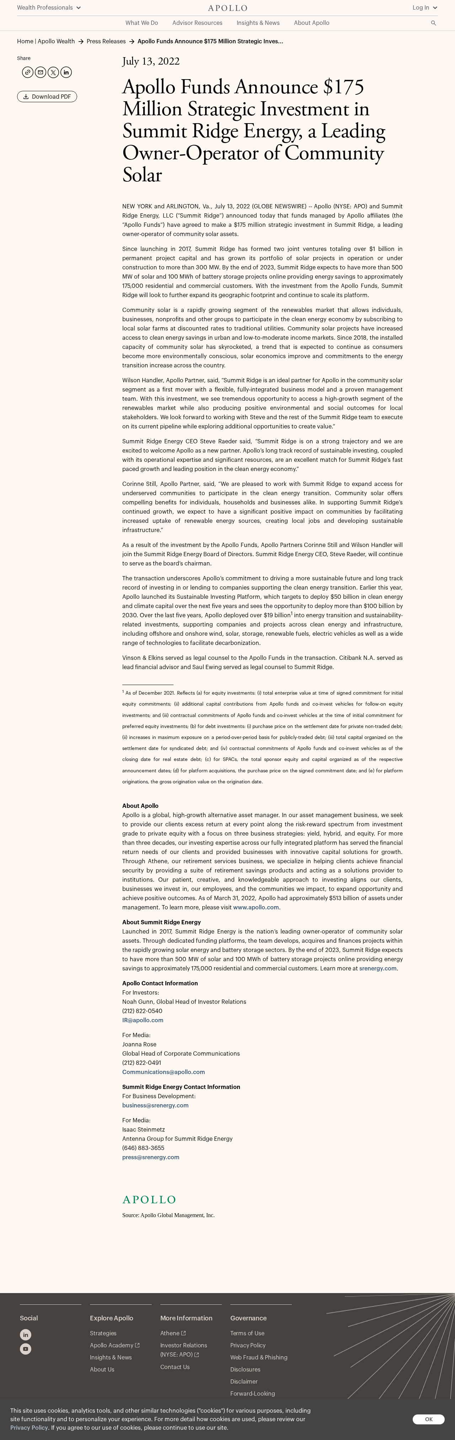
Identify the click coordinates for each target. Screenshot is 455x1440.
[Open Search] (433, 23)
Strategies (103, 1333)
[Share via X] (53, 72)
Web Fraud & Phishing (259, 1357)
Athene (170, 1333)
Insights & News (111, 1357)
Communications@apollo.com (163, 1072)
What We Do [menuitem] (141, 23)
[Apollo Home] (227, 8)
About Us (102, 1370)
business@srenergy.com (155, 1105)
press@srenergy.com (151, 1157)
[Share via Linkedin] (65, 71)
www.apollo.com (256, 907)
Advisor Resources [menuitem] (197, 23)
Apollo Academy (111, 1345)
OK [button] (429, 1419)
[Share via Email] (40, 71)
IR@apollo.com (143, 1020)
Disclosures (245, 1370)
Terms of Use (247, 1333)
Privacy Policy (29, 1428)
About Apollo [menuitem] (312, 23)
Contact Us (175, 1367)
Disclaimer (244, 1382)
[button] (47, 99)
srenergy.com (378, 968)
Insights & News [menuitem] (258, 23)
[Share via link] (27, 71)
